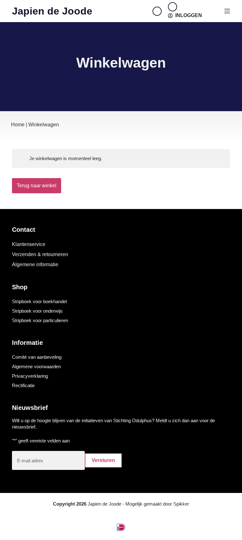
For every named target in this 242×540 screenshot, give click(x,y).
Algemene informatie (35, 264)
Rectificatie (23, 385)
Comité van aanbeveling (36, 357)
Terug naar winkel (36, 185)
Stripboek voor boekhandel (39, 301)
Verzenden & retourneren (40, 254)
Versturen (103, 460)
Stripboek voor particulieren (40, 320)
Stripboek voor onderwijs (37, 311)
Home (18, 124)
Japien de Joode (52, 11)
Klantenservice (28, 244)
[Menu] (227, 11)
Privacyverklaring (30, 376)
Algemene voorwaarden (36, 366)
